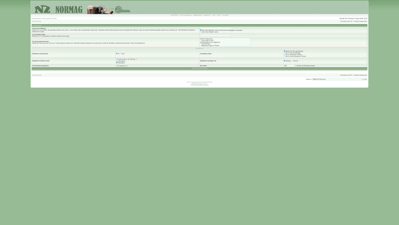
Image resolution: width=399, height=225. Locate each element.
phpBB (193, 82)
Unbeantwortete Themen (39, 18)
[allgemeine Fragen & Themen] (225, 45)
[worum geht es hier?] (225, 40)
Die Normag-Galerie (186, 15)
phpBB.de (206, 84)
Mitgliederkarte (197, 15)
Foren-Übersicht (36, 21)
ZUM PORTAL (174, 15)
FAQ (214, 15)
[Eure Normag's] (225, 44)
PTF (206, 83)
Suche (219, 15)
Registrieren (207, 15)
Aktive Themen (52, 18)
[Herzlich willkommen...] (225, 39)
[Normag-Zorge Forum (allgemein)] (225, 42)
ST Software (200, 83)
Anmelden (226, 15)
